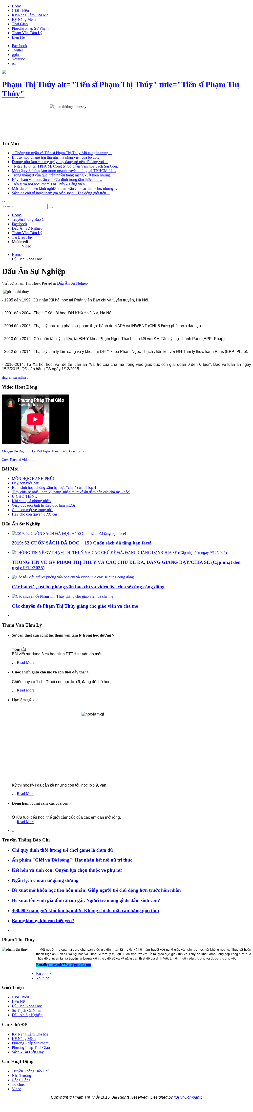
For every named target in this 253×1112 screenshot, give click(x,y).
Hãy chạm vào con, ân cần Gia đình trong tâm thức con (57, 179)
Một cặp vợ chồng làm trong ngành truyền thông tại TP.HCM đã (64, 171)
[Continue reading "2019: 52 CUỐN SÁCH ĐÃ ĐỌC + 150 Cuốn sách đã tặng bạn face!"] (69, 533)
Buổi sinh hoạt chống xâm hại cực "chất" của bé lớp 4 (54, 487)
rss (14, 63)
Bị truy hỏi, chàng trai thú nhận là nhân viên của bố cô (56, 157)
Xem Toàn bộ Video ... (18, 460)
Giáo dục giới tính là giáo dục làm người (43, 505)
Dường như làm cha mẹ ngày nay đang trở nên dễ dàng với (60, 162)
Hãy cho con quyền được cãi (34, 514)
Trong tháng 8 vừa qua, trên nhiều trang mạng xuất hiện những (63, 175)
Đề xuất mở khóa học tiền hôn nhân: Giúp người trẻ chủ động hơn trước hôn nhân (96, 890)
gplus (16, 54)
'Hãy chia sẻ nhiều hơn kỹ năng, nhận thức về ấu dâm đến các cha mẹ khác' (71, 492)
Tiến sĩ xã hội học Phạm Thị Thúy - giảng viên (50, 184)
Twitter (17, 50)
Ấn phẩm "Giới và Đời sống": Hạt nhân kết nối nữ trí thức (72, 860)
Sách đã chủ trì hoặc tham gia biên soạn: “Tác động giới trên (61, 193)
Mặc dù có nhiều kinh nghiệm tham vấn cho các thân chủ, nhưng (64, 188)
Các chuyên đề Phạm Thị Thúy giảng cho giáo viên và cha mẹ (75, 606)
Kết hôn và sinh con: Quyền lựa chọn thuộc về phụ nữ (67, 870)
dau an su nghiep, (15, 377)
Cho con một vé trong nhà (32, 510)
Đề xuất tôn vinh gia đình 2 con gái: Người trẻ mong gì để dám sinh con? (86, 900)
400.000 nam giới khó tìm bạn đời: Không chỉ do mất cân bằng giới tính (85, 910)
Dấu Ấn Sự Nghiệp (72, 283)
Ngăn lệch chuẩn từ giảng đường (45, 880)
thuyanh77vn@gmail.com (69, 965)
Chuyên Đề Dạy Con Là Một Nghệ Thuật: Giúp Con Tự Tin (43, 451)
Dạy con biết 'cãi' (25, 483)
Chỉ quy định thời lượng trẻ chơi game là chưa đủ (62, 850)
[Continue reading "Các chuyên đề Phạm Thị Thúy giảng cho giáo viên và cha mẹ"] (62, 596)
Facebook (19, 46)
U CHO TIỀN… (25, 496)
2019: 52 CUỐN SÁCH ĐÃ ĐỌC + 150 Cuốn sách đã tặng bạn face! (81, 542)
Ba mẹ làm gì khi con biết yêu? (43, 920)
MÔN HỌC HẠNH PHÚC (34, 478)
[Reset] (51, 207)
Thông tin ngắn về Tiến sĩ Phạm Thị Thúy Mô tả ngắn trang (62, 153)
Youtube (18, 59)
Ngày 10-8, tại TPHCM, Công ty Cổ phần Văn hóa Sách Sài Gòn (66, 166)
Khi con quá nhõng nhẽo (31, 501)
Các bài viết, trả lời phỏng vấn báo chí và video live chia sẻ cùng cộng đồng (88, 586)
